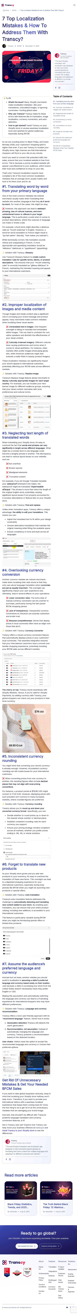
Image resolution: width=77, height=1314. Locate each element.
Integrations (52, 1271)
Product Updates (61, 1268)
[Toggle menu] (74, 5)
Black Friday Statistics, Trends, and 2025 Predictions (20, 1207)
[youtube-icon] (67, 1307)
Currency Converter (52, 1288)
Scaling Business (71, 1275)
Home (7, 10)
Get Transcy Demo (61, 1289)
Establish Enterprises (72, 1282)
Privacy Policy (41, 1279)
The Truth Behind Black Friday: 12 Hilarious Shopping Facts (55, 1207)
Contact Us (41, 1292)
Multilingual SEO (52, 1281)
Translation (52, 1267)
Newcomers (72, 1269)
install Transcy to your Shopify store (18, 1130)
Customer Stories (61, 1275)
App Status (60, 1297)
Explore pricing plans (49, 1246)
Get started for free (25, 1246)
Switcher (51, 1276)
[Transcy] (8, 5)
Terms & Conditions (42, 1286)
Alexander (13, 1212)
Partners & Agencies (71, 1289)
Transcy (10, 46)
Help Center (60, 1281)
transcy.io (39, 1128)
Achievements (44, 1273)
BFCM (14, 10)
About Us (41, 1268)
